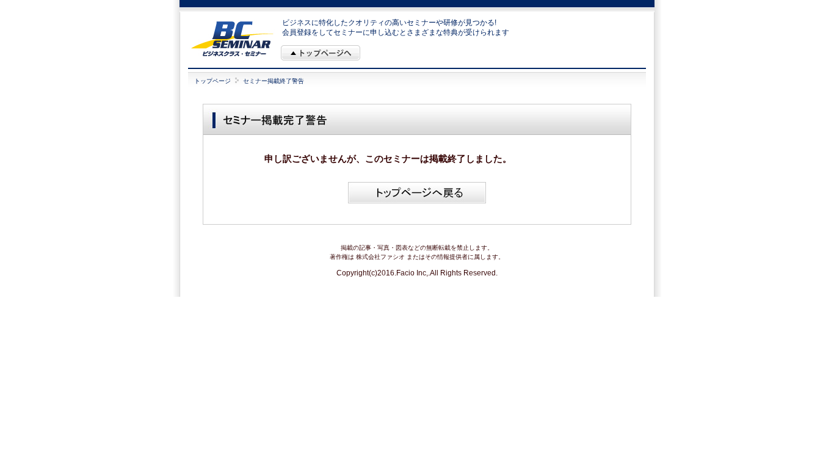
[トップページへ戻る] (417, 201)
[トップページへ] (320, 52)
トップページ (212, 81)
